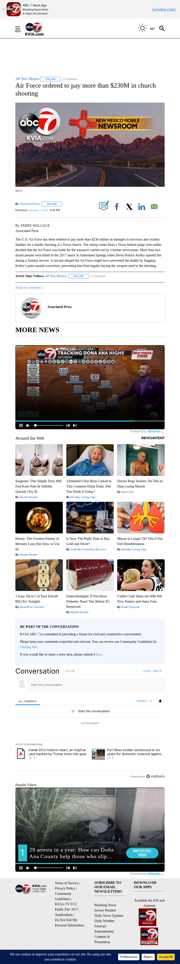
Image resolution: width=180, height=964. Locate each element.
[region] (90, 724)
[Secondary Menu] (21, 28)
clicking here (29, 647)
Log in (146, 671)
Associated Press (30, 203)
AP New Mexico (55, 276)
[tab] (27, 701)
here (99, 654)
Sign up (157, 671)
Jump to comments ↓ (29, 287)
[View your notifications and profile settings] (160, 701)
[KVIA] (39, 28)
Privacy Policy (65, 888)
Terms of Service (66, 883)
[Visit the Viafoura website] (155, 776)
